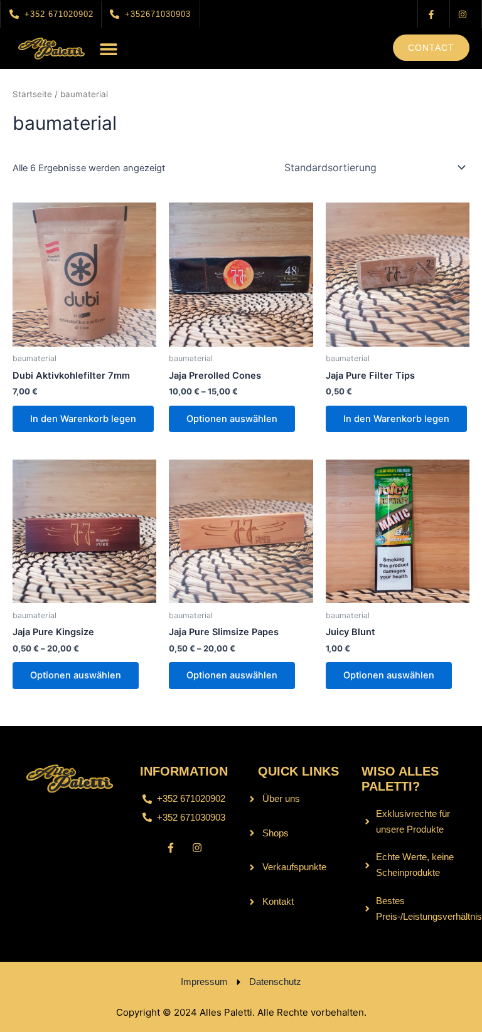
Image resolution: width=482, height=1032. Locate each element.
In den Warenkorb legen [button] (83, 418)
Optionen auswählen (231, 418)
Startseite (32, 94)
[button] (108, 48)
